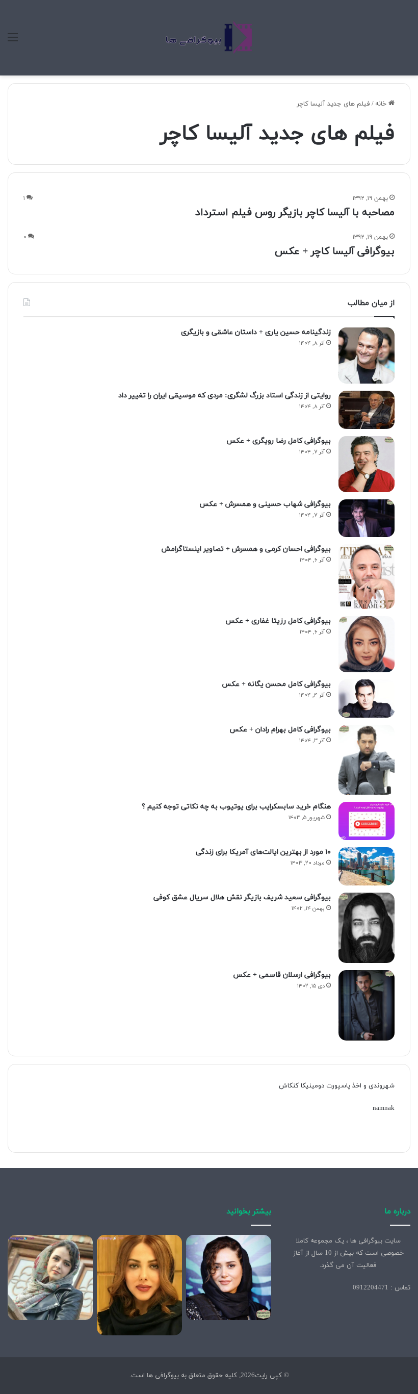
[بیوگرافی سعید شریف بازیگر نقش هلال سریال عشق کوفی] (366, 928)
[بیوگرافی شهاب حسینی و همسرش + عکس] (366, 518)
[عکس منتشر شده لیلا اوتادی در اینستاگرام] (139, 1285)
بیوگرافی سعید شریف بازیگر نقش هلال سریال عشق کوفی (242, 897)
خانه (381, 104)
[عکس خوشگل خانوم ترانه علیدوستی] (50, 1277)
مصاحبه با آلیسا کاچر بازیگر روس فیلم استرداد (295, 213)
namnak (384, 1108)
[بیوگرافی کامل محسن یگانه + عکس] (366, 698)
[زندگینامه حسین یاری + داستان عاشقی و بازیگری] (366, 355)
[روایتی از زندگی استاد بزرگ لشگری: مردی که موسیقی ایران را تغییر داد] (366, 410)
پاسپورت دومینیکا (325, 1086)
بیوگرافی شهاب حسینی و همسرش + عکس (265, 504)
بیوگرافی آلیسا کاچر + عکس (335, 251)
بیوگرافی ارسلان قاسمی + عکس (282, 975)
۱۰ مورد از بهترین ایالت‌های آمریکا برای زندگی (263, 852)
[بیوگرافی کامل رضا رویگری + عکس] (366, 464)
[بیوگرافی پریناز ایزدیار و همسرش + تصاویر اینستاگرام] (228, 1277)
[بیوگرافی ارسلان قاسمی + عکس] (366, 1005)
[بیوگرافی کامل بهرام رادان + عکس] (366, 760)
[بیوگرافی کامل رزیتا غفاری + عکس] (366, 644)
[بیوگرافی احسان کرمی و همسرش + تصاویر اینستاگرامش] (366, 576)
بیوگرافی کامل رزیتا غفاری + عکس (278, 621)
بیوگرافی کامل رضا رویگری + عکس (278, 441)
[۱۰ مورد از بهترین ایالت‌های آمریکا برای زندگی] (366, 866)
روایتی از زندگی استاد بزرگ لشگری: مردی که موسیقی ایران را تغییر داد (224, 395)
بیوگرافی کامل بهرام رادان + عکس (280, 729)
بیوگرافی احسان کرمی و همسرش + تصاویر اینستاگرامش (246, 549)
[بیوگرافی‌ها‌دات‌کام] (209, 37)
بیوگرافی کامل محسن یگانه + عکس (276, 684)
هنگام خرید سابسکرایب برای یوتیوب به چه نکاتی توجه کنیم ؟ (236, 807)
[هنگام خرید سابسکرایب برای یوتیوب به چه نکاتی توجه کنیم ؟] (366, 821)
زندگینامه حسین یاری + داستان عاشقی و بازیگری (256, 332)
